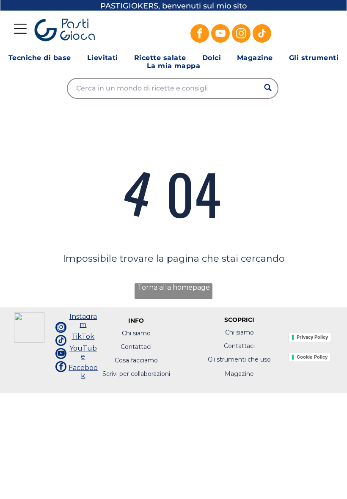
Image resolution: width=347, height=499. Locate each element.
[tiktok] (262, 34)
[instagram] (241, 34)
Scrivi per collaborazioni (136, 374)
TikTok (83, 336)
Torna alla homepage (174, 287)
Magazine (239, 374)
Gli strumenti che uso (239, 359)
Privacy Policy (312, 337)
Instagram (83, 321)
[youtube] (220, 34)
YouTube (83, 352)
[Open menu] (20, 28)
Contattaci (136, 347)
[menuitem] (39, 58)
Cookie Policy (312, 357)
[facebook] (199, 34)
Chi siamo (136, 333)
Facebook (83, 372)
